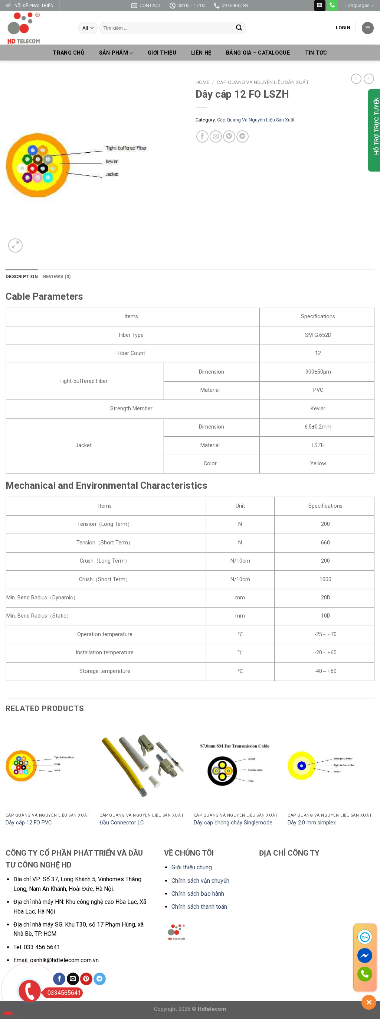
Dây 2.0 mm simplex (312, 823)
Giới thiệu (162, 53)
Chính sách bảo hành (197, 893)
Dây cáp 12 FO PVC (29, 823)
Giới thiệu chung (191, 867)
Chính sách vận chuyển (200, 880)
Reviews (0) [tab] (57, 276)
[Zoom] (15, 245)
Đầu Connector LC (121, 823)
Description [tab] (22, 276)
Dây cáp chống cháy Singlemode (233, 823)
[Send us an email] (319, 5)
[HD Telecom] (36, 28)
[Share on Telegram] (242, 136)
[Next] (374, 784)
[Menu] (368, 28)
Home (202, 82)
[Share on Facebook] (202, 136)
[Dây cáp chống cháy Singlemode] (237, 765)
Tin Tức (316, 53)
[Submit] (239, 28)
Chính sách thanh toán (199, 906)
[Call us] (332, 5)
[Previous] (6, 784)
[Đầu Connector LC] (142, 765)
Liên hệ (201, 53)
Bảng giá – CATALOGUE (258, 53)
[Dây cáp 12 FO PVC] (49, 765)
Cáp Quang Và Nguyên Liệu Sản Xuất (263, 82)
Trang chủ (68, 53)
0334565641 (64, 992)
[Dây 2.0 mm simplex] (331, 765)
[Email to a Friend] (216, 136)
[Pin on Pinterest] (229, 136)
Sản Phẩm (113, 53)
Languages (357, 5)
